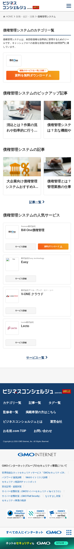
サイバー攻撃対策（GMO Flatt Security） (21, 496)
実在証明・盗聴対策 (12, 486)
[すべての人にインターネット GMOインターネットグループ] (32, 532)
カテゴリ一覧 (12, 402)
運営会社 (56, 421)
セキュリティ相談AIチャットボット (19, 481)
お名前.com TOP (14, 430)
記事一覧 (35, 202)
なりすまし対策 (53, 496)
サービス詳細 (21, 247)
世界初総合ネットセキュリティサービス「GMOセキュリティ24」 (34, 472)
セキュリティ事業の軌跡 (14, 500)
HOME (9, 16)
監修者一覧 (10, 412)
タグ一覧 (55, 402)
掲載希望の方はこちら (41, 412)
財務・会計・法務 (25, 16)
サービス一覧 (35, 357)
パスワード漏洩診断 (12, 477)
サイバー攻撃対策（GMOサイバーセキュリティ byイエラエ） (32, 491)
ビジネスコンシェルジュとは (23, 421)
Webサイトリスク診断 (37, 477)
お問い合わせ (43, 430)
